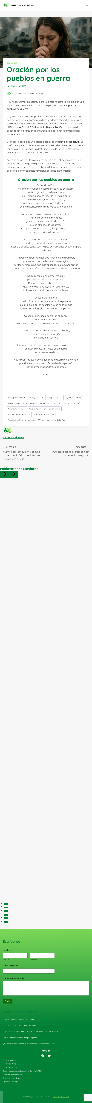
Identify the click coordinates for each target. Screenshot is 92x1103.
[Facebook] (42, 1055)
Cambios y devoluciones (13, 1074)
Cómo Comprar (9, 1060)
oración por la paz (17, 409)
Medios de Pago (9, 1064)
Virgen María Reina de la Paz (51, 420)
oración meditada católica (71, 403)
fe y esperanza (55, 397)
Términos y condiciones (12, 1078)
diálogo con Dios (36, 397)
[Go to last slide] (4, 474)
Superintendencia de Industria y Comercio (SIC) (22, 1071)
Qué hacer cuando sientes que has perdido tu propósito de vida (29, 1044)
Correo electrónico (12, 965)
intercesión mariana (17, 403)
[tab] (6, 904)
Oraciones (12, 63)
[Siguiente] (13, 474)
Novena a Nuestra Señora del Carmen (18, 1019)
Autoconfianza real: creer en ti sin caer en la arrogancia (70, 451)
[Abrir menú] (87, 5)
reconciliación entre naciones (21, 420)
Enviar (8, 1001)
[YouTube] (49, 1055)
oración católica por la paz (42, 403)
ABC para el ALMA (13, 437)
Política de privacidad (11, 1082)
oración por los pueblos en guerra (44, 409)
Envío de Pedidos (10, 1067)
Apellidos (33, 960)
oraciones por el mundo (19, 414)
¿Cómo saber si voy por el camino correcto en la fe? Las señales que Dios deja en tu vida (21, 453)
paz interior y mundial (44, 414)
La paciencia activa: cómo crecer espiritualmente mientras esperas (30, 1031)
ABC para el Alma (16, 397)
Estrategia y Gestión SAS (61, 1097)
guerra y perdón (73, 397)
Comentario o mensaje (13, 978)
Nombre (6, 960)
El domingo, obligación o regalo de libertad (20, 1025)
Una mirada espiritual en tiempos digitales (20, 1037)
